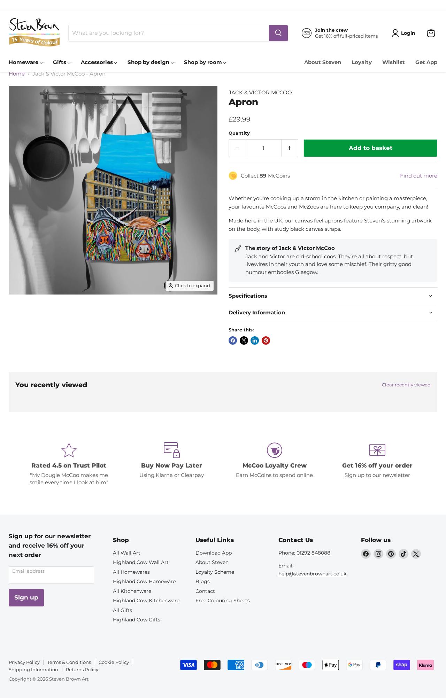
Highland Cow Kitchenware (146, 600)
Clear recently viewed (406, 384)
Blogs (202, 581)
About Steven (322, 62)
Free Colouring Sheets (222, 600)
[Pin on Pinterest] (266, 340)
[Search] (278, 33)
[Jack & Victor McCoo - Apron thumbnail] (22, 314)
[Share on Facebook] (233, 340)
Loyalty (362, 62)
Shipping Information (33, 669)
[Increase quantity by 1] (290, 148)
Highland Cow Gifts (136, 620)
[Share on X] (244, 340)
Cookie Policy (114, 662)
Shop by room (203, 62)
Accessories (97, 62)
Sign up (26, 597)
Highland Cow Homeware (144, 581)
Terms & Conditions (69, 662)
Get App (426, 62)
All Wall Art (126, 553)
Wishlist (393, 62)
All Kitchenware (132, 591)
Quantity (239, 133)
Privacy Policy (24, 662)
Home (17, 74)
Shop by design (149, 62)
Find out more (418, 176)
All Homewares (131, 572)
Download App (213, 553)
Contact (205, 591)
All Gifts (122, 610)
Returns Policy (82, 669)
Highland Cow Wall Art (141, 562)
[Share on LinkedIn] (255, 340)
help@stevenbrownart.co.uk (312, 574)
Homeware (24, 62)
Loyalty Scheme (214, 572)
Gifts (60, 62)
